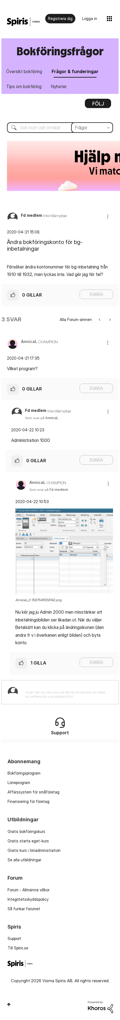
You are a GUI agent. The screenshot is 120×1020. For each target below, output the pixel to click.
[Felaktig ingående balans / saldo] (109, 319)
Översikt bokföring (24, 71)
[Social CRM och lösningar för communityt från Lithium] (100, 1006)
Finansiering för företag (28, 801)
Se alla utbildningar (24, 859)
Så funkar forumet (24, 908)
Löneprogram (19, 782)
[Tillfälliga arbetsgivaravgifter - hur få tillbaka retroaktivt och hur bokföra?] (100, 319)
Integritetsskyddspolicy (28, 899)
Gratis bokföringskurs (26, 831)
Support (14, 938)
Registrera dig (60, 18)
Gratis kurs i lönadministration (34, 850)
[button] (107, 216)
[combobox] (60, 127)
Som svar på (41, 418)
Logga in (89, 18)
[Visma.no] (23, 21)
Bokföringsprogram (24, 773)
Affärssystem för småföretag (33, 792)
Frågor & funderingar (75, 71)
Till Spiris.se (18, 948)
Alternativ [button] (98, 105)
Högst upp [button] (8, 1004)
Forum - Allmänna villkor (28, 889)
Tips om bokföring (24, 86)
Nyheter (59, 86)
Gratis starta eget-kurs (28, 841)
